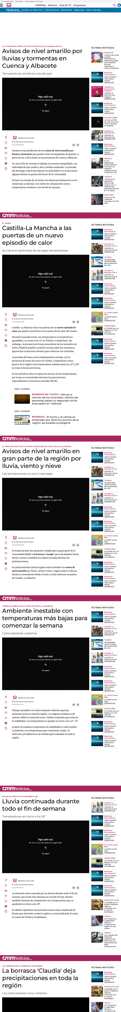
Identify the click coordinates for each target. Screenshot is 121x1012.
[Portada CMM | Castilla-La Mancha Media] (9, 5)
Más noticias (93, 10)
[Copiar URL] (46, 105)
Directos (53, 5)
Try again (45, 111)
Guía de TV (66, 5)
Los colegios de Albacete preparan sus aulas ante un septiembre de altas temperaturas (110, 941)
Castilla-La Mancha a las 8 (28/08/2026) (110, 277)
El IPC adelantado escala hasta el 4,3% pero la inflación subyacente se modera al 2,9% (110, 166)
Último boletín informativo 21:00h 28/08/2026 (110, 291)
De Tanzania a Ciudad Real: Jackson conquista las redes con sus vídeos (110, 923)
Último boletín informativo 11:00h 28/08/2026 (110, 110)
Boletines (66, 10)
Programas (79, 5)
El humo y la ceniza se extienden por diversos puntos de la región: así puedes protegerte (55, 419)
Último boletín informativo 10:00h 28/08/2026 (110, 151)
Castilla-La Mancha (31, 10)
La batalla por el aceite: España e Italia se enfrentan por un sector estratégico (111, 907)
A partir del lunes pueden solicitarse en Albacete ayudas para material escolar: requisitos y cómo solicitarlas (111, 61)
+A (74, 145)
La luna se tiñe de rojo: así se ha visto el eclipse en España (111, 123)
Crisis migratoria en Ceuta (34, 1)
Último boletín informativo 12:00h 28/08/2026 (110, 80)
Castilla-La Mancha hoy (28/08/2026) (109, 137)
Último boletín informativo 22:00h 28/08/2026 (110, 237)
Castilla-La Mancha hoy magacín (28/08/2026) (109, 96)
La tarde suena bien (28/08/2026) (110, 319)
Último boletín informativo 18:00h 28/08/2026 (110, 361)
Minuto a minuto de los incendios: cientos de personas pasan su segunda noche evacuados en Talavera (55, 399)
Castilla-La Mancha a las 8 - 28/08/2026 (111, 250)
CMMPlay (41, 5)
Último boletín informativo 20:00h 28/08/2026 (110, 305)
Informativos (51, 10)
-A (78, 145)
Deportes (79, 10)
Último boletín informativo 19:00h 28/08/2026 (110, 346)
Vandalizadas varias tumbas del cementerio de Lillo (110, 262)
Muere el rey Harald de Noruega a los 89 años (111, 200)
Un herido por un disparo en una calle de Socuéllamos (111, 331)
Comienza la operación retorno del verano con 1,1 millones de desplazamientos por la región (111, 185)
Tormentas (19, 1)
